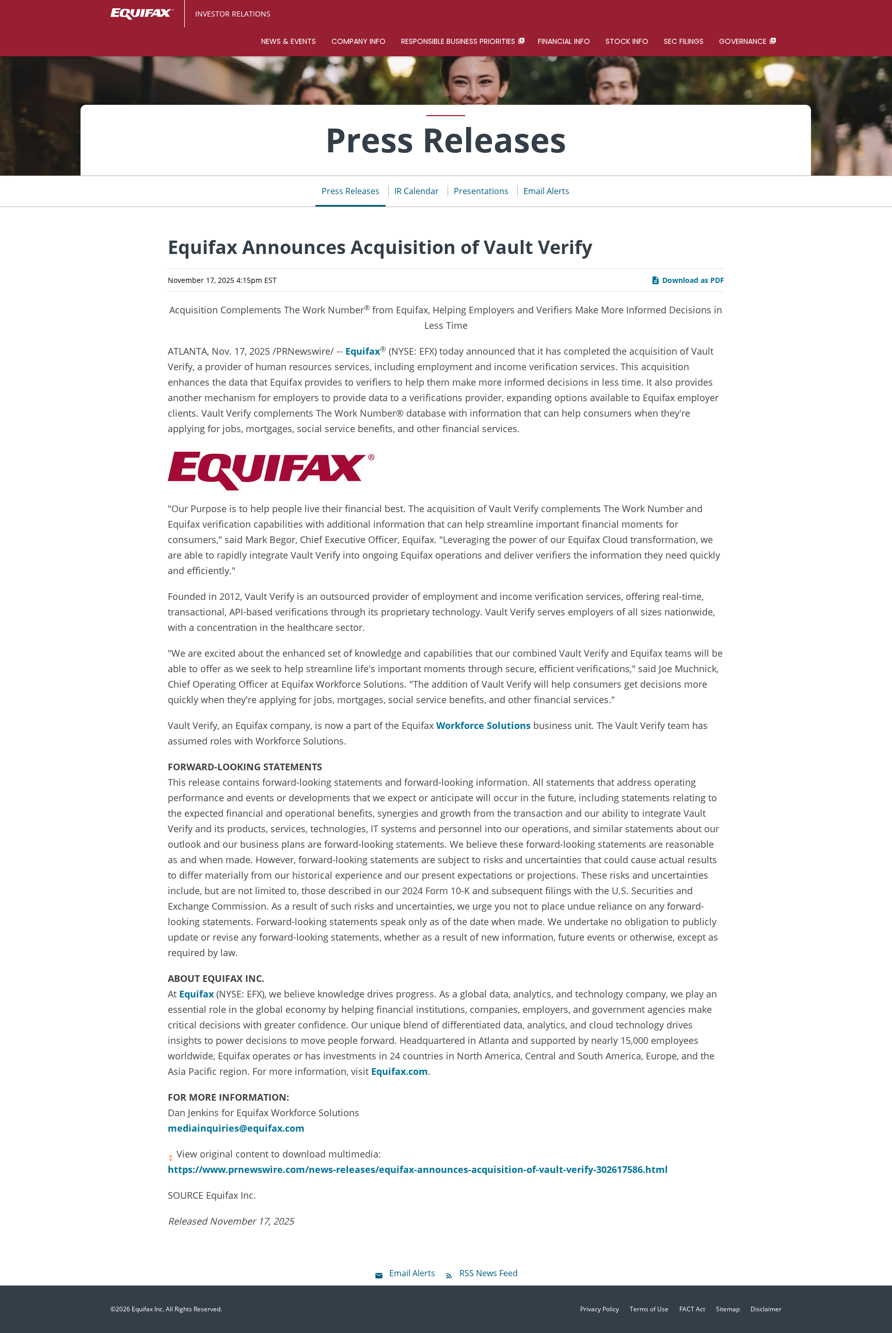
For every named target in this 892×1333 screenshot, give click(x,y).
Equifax (362, 351)
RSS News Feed (488, 1273)
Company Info (358, 41)
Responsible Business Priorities (458, 41)
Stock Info (627, 41)
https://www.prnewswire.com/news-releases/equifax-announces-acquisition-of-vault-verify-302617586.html (418, 1169)
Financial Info (564, 41)
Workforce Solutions (483, 725)
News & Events (288, 41)
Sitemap (728, 1309)
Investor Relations (232, 14)
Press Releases (350, 191)
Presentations (481, 191)
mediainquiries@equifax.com (236, 1128)
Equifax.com (399, 1071)
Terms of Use (649, 1309)
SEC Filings (684, 41)
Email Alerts (546, 191)
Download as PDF (692, 280)
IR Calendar (416, 191)
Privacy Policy (599, 1309)
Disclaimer (766, 1309)
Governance (743, 41)
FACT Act (692, 1309)
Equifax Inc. (148, 1309)
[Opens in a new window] (271, 468)
